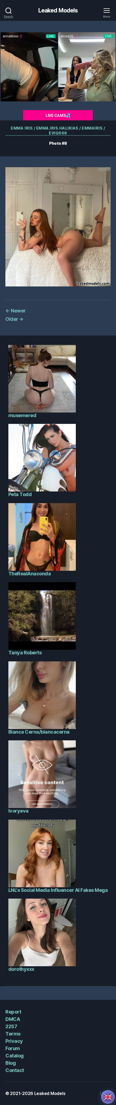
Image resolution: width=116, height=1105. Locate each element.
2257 (11, 1026)
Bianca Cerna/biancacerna (39, 732)
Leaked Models (58, 10)
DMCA (12, 1019)
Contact (14, 1070)
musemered (22, 415)
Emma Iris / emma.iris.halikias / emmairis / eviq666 (58, 130)
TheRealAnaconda (29, 573)
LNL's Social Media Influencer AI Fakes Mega (58, 890)
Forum (12, 1048)
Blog (10, 1063)
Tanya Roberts (25, 652)
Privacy (14, 1041)
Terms (13, 1034)
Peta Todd (20, 494)
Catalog (14, 1055)
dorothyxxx (21, 969)
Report (13, 1012)
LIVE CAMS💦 (58, 115)
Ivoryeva (18, 811)
